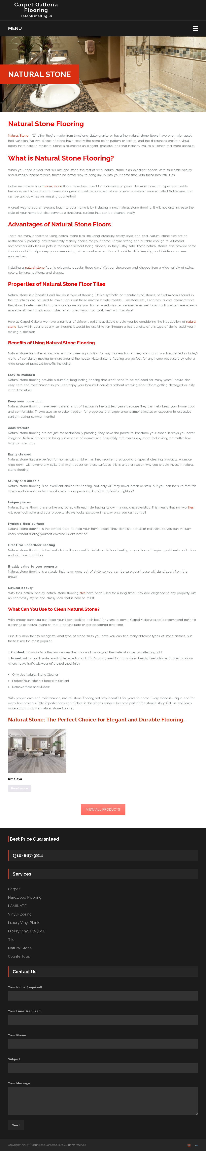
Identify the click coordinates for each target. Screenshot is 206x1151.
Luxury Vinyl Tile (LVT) (26, 931)
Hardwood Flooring (24, 897)
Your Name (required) (25, 987)
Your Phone (17, 1035)
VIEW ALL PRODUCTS (103, 809)
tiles (191, 507)
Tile (11, 939)
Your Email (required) (24, 1011)
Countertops (19, 956)
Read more (19, 788)
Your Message (19, 1083)
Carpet (14, 889)
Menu (15, 28)
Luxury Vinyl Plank (23, 923)
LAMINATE (17, 906)
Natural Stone (18, 135)
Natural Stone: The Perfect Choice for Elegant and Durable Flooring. (96, 720)
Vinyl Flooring (20, 914)
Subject (14, 1059)
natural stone (52, 186)
